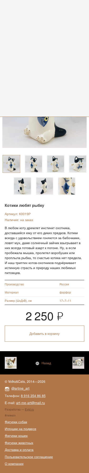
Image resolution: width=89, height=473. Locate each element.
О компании (14, 463)
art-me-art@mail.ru (30, 402)
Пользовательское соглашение (29, 456)
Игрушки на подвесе (20, 428)
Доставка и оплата (19, 449)
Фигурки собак (16, 421)
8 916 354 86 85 (33, 395)
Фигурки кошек (16, 435)
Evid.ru (29, 409)
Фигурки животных (19, 442)
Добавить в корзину (44, 333)
